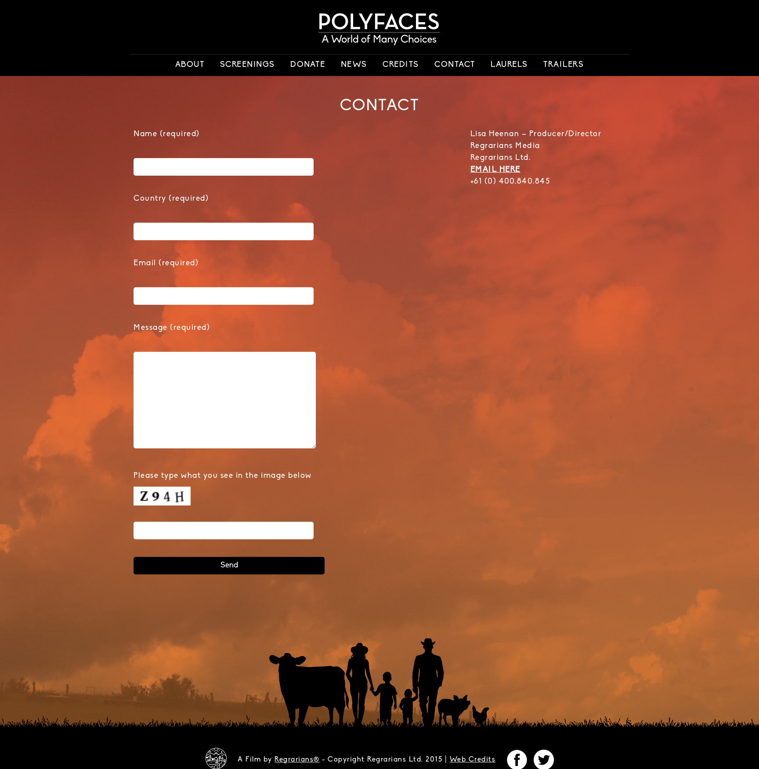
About (190, 65)
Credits (401, 65)
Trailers (563, 65)
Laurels (509, 65)
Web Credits (473, 759)
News (354, 65)
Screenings (247, 65)
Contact (454, 65)
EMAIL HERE (495, 170)
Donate (307, 65)
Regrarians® (297, 759)
